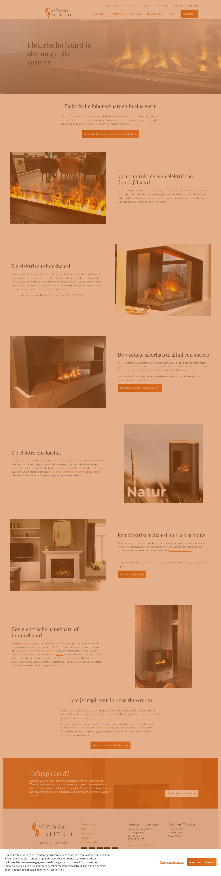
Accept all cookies (200, 862)
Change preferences (172, 862)
